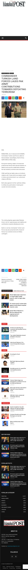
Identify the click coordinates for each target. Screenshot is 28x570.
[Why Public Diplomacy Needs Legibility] (5, 363)
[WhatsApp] (13, 97)
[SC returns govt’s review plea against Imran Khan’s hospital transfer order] (5, 305)
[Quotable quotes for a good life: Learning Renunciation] (5, 370)
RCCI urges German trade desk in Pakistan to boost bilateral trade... (18, 389)
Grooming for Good (15, 354)
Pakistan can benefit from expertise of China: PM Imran (7, 281)
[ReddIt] (20, 97)
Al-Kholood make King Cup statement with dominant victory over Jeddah (18, 329)
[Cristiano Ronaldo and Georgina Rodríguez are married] (5, 416)
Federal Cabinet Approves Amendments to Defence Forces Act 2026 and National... (18, 382)
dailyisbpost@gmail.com (13, 546)
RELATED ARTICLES (7, 291)
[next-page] (5, 319)
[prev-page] (2, 319)
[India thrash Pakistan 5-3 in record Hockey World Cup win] (5, 344)
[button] (2, 38)
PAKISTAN (11, 73)
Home (2, 71)
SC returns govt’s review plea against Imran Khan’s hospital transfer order (18, 305)
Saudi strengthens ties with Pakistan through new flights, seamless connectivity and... (17, 408)
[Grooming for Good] (5, 356)
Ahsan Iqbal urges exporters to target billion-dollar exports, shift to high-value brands (18, 439)
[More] (23, 97)
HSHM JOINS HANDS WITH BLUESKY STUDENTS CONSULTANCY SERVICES (21, 282)
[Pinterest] (9, 97)
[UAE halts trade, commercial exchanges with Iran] (5, 397)
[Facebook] (2, 97)
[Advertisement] (14, 21)
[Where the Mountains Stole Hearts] (5, 423)
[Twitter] (6, 97)
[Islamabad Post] (14, 3)
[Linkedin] (16, 97)
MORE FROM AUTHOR (19, 291)
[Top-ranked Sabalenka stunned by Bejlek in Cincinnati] (5, 337)
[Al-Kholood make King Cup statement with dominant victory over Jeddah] (5, 329)
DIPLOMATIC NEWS (9, 71)
